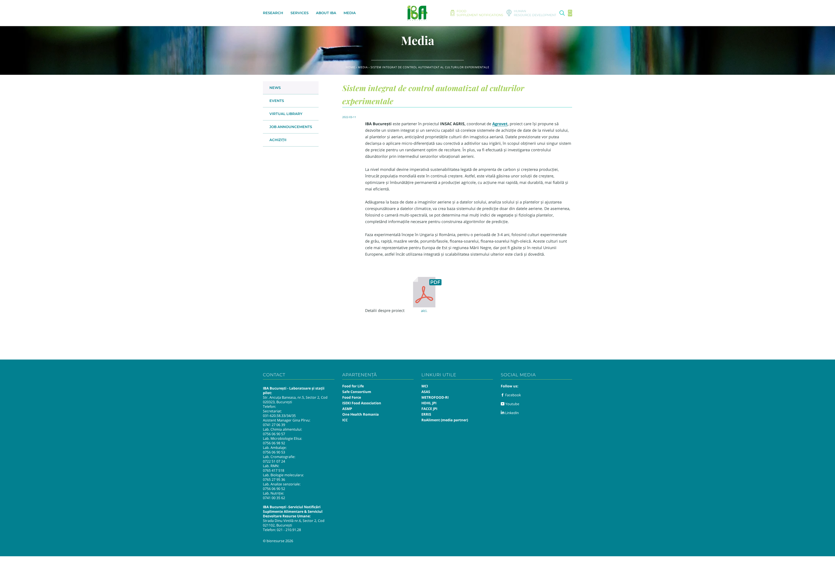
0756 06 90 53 (274, 452)
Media (363, 67)
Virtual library (285, 114)
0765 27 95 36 (274, 479)
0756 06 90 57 (274, 433)
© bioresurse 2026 (278, 540)
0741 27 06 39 (274, 424)
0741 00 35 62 (274, 497)
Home (350, 67)
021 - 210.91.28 (289, 529)
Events (276, 101)
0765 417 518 (273, 470)
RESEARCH (273, 13)
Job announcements (290, 127)
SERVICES (300, 13)
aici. (424, 310)
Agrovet (500, 123)
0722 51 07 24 (274, 461)
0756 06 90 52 (274, 488)
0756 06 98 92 (274, 443)
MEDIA (350, 13)
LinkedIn (511, 412)
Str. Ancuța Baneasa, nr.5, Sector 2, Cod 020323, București (295, 399)
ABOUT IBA (326, 13)
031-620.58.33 (274, 415)
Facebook (512, 395)
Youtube (511, 403)
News (275, 88)
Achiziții (277, 140)
